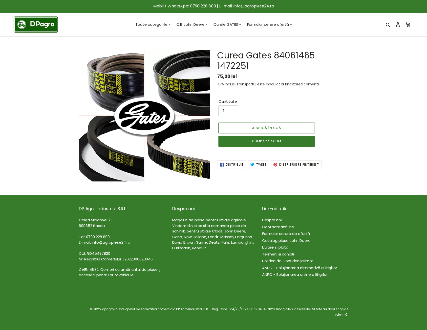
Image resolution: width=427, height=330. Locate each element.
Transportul (246, 84)
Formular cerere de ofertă (286, 233)
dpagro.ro (109, 309)
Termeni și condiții (278, 254)
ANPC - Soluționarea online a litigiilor (295, 274)
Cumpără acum (266, 141)
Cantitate (227, 101)
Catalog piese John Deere (286, 240)
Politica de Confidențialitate (288, 260)
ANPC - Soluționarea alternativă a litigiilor (299, 267)
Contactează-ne (278, 226)
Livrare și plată (275, 247)
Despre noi (272, 220)
